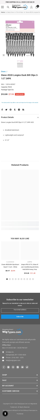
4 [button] (15, 279)
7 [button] (24, 279)
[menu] (2, 7)
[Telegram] (19, 109)
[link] (20, 225)
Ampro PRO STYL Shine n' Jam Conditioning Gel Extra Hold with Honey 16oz (30, 267)
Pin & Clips (19, 12)
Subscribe (20, 316)
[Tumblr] (15, 109)
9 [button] (30, 279)
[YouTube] (22, 367)
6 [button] (21, 279)
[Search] (8, 7)
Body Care (10, 12)
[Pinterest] (11, 109)
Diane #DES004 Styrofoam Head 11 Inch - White (10, 266)
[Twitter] (6, 109)
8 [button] (27, 279)
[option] (20, 2)
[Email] (23, 109)
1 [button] (7, 279)
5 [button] (18, 279)
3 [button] (12, 279)
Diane (3, 72)
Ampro (29, 262)
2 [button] (10, 279)
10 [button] (33, 279)
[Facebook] (2, 109)
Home (3, 12)
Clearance (10, 262)
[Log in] (31, 7)
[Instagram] (8, 367)
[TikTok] (17, 367)
